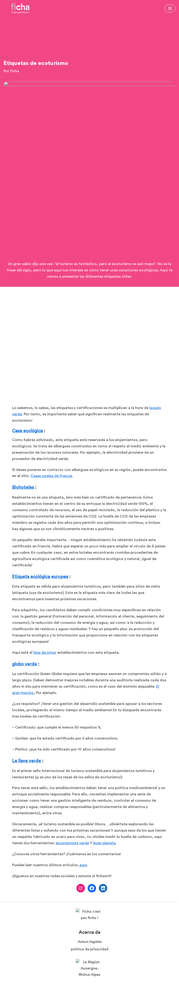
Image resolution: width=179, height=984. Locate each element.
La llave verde (26, 761)
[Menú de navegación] (170, 8)
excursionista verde (72, 843)
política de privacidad (89, 949)
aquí (83, 865)
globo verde (24, 664)
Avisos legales (90, 942)
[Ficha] (20, 8)
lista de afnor (44, 652)
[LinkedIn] (103, 888)
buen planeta (104, 843)
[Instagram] (80, 888)
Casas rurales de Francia (51, 476)
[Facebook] (92, 888)
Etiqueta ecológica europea (40, 577)
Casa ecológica (27, 431)
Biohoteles (23, 487)
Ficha (14, 71)
